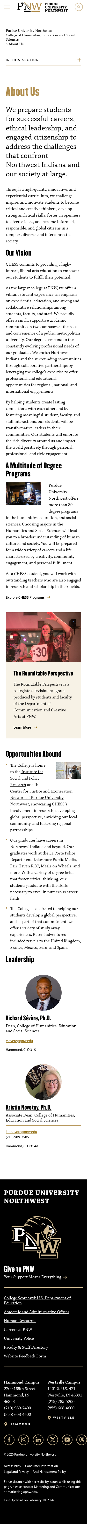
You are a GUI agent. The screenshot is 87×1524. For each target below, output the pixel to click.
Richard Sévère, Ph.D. (28, 1018)
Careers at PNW (18, 1329)
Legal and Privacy (16, 1472)
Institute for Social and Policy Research (26, 778)
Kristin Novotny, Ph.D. (28, 1107)
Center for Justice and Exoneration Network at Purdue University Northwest (41, 798)
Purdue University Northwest (41, 1197)
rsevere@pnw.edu (19, 1041)
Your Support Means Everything (32, 1277)
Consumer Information (41, 1466)
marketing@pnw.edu (22, 1492)
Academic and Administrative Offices (36, 1312)
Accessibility (12, 1466)
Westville (64, 1417)
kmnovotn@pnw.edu (21, 1132)
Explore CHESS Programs (25, 597)
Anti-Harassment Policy (49, 1472)
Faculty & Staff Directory (26, 1347)
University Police (19, 1338)
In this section (22, 60)
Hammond (20, 1424)
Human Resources (20, 1320)
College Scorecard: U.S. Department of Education (37, 1300)
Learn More (22, 727)
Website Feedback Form (25, 1356)
